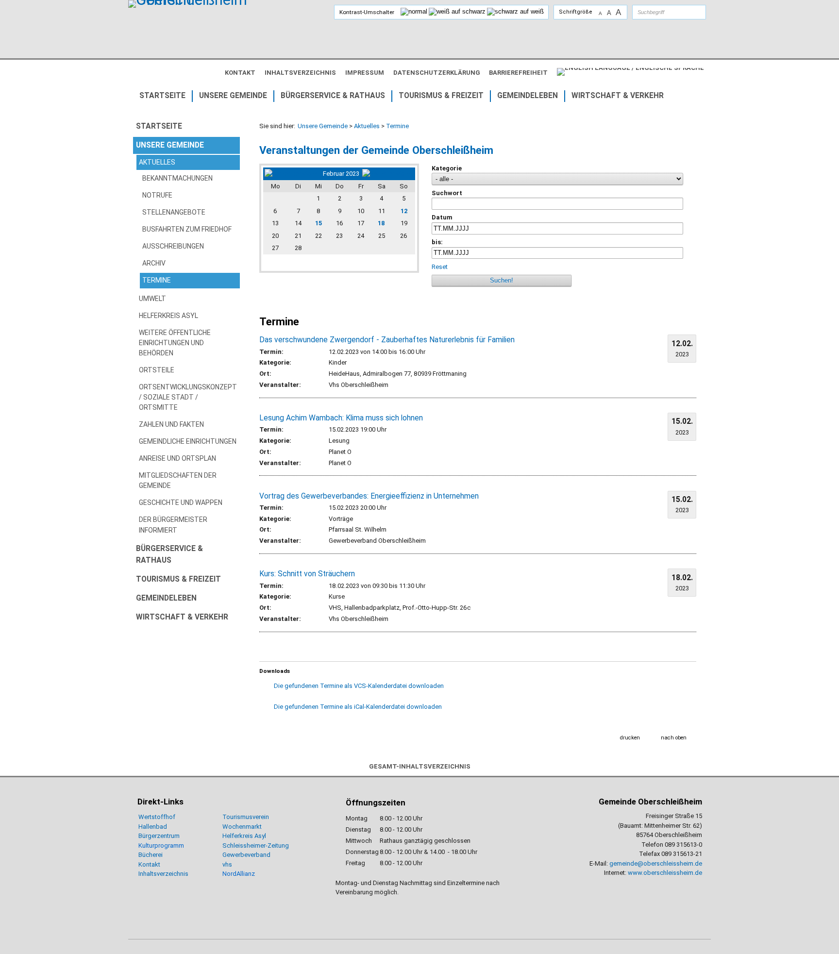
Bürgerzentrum (159, 835)
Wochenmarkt (242, 826)
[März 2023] (388, 173)
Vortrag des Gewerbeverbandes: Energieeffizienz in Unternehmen (369, 496)
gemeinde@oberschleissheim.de (655, 863)
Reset (440, 266)
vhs (227, 864)
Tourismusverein (245, 816)
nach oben (674, 738)
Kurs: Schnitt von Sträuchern (307, 573)
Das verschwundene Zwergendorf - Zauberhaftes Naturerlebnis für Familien (387, 339)
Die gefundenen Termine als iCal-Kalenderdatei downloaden (358, 706)
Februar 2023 (341, 173)
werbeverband (250, 854)
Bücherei (150, 854)
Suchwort (447, 193)
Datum (442, 217)
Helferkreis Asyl (244, 835)
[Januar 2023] (292, 173)
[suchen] (689, 12)
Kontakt (149, 864)
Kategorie (447, 168)
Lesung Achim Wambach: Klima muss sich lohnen (341, 418)
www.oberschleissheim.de (665, 872)
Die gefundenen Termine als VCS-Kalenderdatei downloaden (359, 685)
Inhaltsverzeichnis (163, 873)
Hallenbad (152, 826)
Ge (226, 854)
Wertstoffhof (156, 816)
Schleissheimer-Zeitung (256, 845)
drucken (630, 738)
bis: (437, 242)
